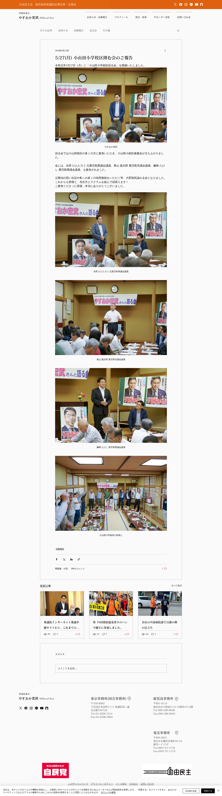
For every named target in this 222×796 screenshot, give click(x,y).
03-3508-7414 (103, 713)
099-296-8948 (166, 710)
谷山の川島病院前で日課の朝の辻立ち (159, 625)
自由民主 (133, 784)
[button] (178, 30)
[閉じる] (218, 791)
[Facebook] (181, 4)
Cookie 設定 (191, 790)
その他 (106, 30)
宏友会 (93, 30)
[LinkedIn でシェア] (71, 559)
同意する (208, 790)
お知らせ (63, 30)
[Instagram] (186, 4)
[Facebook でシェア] (56, 559)
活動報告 (79, 30)
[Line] (191, 4)
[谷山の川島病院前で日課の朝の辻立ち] (160, 603)
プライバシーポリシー (102, 784)
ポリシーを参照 (108, 792)
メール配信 (121, 784)
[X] (175, 4)
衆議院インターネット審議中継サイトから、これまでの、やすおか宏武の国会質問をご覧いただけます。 (61, 625)
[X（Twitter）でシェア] (64, 559)
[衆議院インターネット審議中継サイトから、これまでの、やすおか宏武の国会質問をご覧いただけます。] (62, 603)
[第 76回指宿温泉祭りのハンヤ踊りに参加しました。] (111, 603)
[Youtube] (196, 4)
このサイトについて (78, 784)
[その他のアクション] (165, 50)
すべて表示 (176, 586)
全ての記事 (46, 30)
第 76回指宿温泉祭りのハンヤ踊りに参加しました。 (110, 625)
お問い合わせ (147, 784)
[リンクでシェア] (78, 559)
